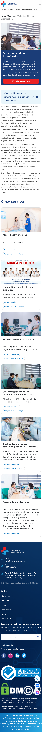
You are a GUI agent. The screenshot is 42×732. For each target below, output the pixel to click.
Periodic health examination (18, 339)
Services (4, 605)
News (3, 614)
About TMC (6, 596)
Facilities (5, 601)
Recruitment (6, 610)
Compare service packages (14, 254)
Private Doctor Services (16, 502)
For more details (10, 250)
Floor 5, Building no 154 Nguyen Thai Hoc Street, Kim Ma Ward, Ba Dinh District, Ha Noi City (21, 575)
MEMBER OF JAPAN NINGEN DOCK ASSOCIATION (19, 9)
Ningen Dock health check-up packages (19, 288)
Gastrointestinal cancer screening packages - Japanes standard (20, 445)
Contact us (6, 619)
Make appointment (22, 81)
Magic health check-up (15, 234)
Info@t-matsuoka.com (15, 561)
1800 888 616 (10, 567)
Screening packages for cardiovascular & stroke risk (18, 393)
